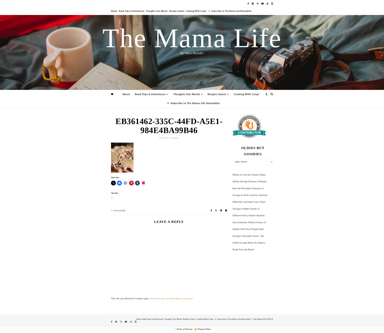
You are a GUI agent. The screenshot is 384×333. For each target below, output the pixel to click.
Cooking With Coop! (196, 11)
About (114, 11)
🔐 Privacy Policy (202, 329)
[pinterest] (253, 4)
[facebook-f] (248, 4)
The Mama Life (192, 38)
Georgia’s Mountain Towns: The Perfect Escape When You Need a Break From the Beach (248, 243)
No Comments (172, 138)
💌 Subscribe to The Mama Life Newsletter (230, 11)
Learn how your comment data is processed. (171, 298)
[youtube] (262, 4)
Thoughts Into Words (157, 11)
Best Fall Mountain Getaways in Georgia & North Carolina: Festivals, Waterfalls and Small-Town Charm (250, 195)
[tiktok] (268, 4)
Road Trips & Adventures (131, 11)
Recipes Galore (176, 11)
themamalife (120, 211)
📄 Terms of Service (182, 329)
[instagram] (258, 4)
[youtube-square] (272, 4)
